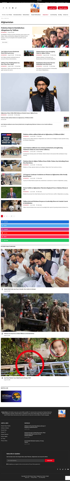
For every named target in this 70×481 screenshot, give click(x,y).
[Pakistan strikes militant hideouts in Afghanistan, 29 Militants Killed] (66, 119)
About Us (47, 2)
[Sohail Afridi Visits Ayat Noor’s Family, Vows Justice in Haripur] (35, 268)
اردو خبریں (52, 8)
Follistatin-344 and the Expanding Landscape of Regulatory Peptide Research (34, 426)
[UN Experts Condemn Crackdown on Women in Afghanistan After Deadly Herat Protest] (11, 179)
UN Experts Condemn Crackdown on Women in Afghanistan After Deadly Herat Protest (45, 175)
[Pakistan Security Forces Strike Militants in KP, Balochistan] (35, 312)
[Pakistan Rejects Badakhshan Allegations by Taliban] (50, 37)
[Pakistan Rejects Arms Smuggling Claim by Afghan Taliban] (64, 53)
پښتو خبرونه (63, 8)
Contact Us (65, 14)
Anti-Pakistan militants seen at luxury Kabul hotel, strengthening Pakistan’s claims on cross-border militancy (26, 124)
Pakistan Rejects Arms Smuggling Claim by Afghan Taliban (45, 52)
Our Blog (60, 14)
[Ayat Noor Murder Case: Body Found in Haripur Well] (35, 357)
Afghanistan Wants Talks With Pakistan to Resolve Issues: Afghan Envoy (19, 113)
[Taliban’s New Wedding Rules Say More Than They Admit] (29, 64)
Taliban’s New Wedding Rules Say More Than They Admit (10, 63)
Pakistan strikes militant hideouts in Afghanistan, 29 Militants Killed (17, 117)
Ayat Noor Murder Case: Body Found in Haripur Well (17, 378)
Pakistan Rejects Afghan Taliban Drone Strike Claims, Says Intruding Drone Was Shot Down (46, 162)
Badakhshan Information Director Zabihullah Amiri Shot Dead (45, 63)
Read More (4, 42)
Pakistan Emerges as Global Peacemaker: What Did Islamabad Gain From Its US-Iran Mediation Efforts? (34, 434)
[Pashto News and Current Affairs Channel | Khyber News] (35, 8)
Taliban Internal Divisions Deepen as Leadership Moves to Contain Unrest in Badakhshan (45, 202)
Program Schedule (60, 2)
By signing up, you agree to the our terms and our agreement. (24, 464)
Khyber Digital (45, 476)
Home (10, 14)
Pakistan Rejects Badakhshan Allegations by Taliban (12, 29)
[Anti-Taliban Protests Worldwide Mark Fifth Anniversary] (29, 53)
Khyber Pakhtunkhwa (36, 14)
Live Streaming (53, 14)
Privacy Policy (53, 2)
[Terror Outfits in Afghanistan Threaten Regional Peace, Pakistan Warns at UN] (11, 192)
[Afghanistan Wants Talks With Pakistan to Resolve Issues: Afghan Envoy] (35, 92)
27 (11, 216)
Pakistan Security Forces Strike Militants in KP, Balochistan (19, 333)
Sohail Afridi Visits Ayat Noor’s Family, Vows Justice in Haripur (20, 289)
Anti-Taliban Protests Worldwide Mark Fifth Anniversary (10, 52)
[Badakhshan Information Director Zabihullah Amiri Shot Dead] (64, 64)
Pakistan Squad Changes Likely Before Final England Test (21, 2)
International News (17, 14)
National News (26, 14)
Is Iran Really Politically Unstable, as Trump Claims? (34, 441)
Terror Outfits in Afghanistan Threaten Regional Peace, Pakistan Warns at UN (45, 188)
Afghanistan (45, 14)
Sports (66, 2)
